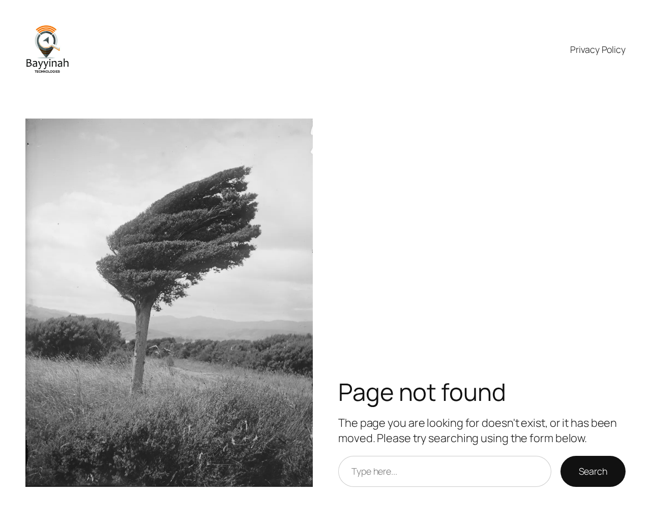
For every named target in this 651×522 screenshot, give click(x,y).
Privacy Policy (598, 49)
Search (593, 471)
